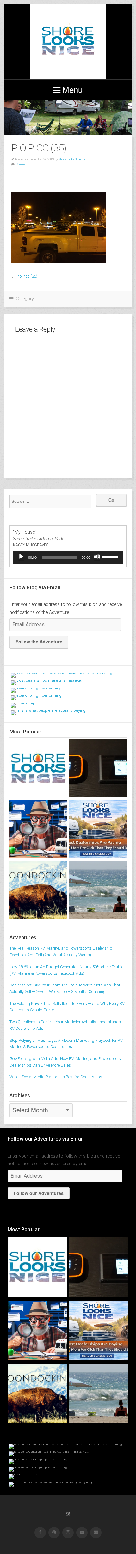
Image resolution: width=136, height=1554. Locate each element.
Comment (22, 164)
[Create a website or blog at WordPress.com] (68, 1514)
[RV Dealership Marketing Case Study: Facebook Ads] (38, 830)
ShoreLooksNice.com (73, 159)
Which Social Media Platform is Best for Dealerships (55, 1076)
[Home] (38, 769)
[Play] (21, 556)
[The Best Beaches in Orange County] (98, 891)
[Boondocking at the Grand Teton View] (38, 891)
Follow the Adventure (38, 641)
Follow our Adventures (39, 1193)
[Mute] (97, 556)
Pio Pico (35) (26, 276)
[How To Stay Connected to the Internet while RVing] (98, 769)
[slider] (111, 556)
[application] (68, 557)
